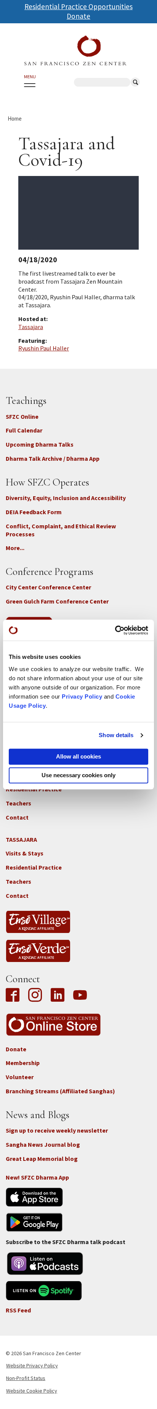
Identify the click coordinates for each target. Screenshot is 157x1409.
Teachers (18, 803)
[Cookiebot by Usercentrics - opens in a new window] (115, 630)
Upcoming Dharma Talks (40, 444)
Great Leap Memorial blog (42, 1158)
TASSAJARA (21, 839)
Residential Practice (34, 867)
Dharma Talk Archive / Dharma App (52, 458)
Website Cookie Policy (31, 1390)
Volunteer (20, 1077)
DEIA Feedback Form (34, 512)
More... (15, 548)
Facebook (14, 995)
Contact (17, 817)
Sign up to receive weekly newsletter (57, 1130)
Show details (116, 735)
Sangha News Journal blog (43, 1144)
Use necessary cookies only (78, 775)
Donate (78, 16)
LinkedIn (57, 995)
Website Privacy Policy (32, 1365)
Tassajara (30, 327)
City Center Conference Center (48, 587)
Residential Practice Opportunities (78, 6)
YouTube (80, 995)
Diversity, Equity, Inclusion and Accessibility (66, 498)
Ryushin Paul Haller (43, 348)
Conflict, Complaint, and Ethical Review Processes (61, 530)
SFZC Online (22, 416)
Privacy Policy (82, 696)
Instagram (35, 995)
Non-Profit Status (25, 1378)
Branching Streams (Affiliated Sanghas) (60, 1091)
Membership (23, 1063)
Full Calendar (24, 430)
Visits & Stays (24, 853)
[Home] (75, 51)
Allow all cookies (78, 756)
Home (15, 118)
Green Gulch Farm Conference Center (57, 601)
